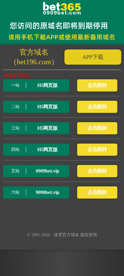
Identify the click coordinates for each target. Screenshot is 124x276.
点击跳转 (97, 85)
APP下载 (93, 57)
